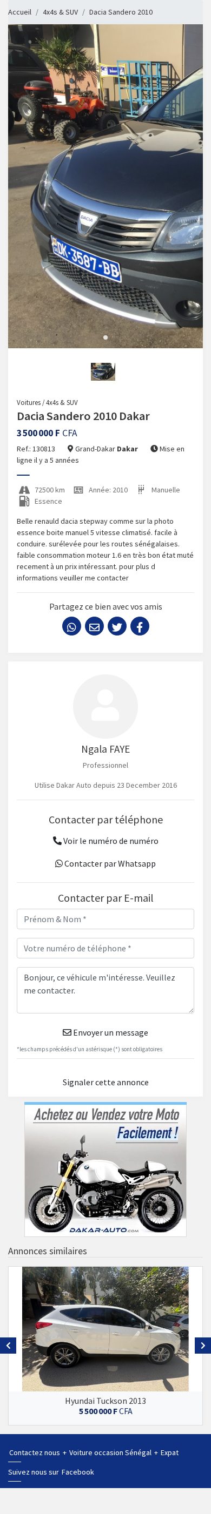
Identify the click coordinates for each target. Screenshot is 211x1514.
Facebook (78, 1472)
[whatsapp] (71, 626)
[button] (105, 337)
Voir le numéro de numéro (110, 840)
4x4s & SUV (60, 12)
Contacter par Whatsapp (109, 863)
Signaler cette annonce (106, 1082)
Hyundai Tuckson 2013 (105, 1400)
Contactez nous (35, 1452)
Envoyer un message (109, 1032)
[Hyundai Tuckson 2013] (105, 1329)
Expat (170, 1452)
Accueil (19, 12)
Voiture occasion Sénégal (111, 1452)
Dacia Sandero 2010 (121, 12)
